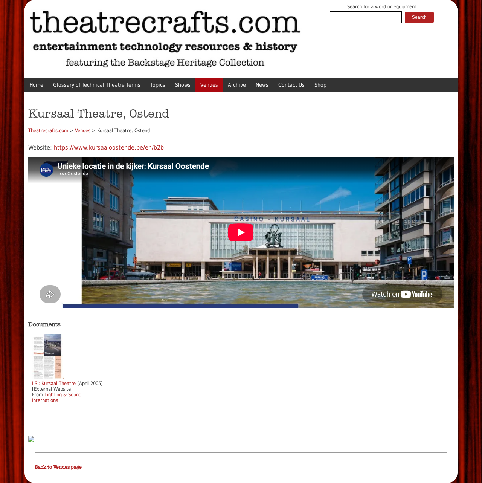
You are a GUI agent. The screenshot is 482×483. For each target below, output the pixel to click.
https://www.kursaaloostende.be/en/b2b (109, 147)
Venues (209, 85)
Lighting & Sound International (56, 397)
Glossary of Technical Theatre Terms (96, 85)
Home (36, 85)
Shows (183, 85)
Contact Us (291, 85)
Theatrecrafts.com (48, 130)
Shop (320, 85)
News (262, 85)
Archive (237, 85)
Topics (157, 85)
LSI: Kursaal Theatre (54, 383)
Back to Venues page (58, 467)
